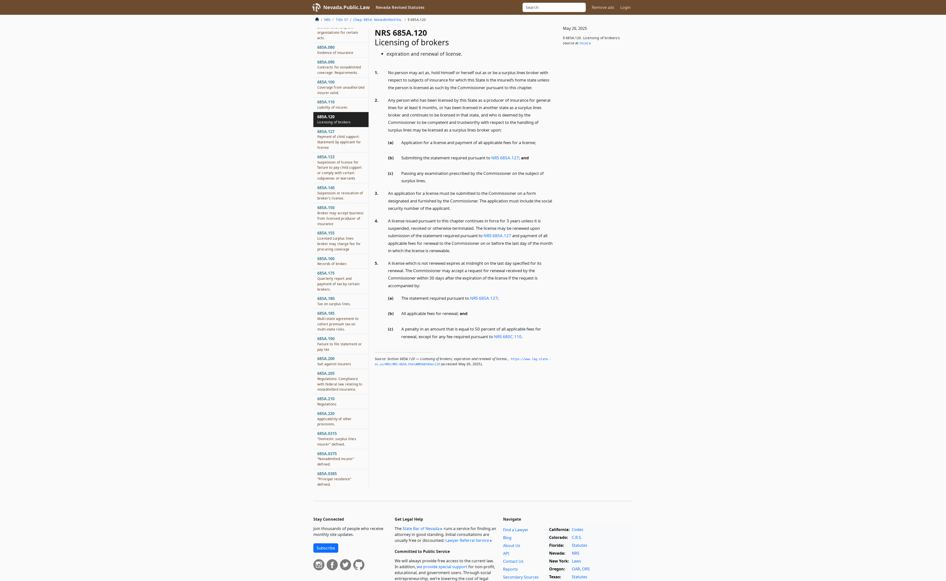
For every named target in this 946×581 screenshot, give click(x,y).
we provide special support (442, 566)
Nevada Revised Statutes (400, 7)
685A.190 (339, 344)
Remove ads (603, 7)
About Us (511, 545)
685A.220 (334, 419)
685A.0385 (334, 479)
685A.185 (337, 321)
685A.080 (335, 50)
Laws (576, 561)
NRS (327, 19)
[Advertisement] (596, 131)
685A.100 (340, 87)
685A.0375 (335, 459)
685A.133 (339, 167)
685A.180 (334, 301)
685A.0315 (336, 439)
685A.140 (340, 193)
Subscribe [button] (326, 548)
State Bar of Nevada (421, 528)
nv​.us (584, 43)
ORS (586, 569)
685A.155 (339, 240)
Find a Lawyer (515, 529)
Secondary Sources (521, 577)
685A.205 (339, 381)
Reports (510, 569)
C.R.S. (577, 537)
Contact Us (513, 561)
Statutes (579, 545)
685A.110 (332, 104)
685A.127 (339, 139)
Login (625, 7)
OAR (576, 569)
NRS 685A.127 (505, 158)
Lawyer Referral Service (467, 540)
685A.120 (334, 119)
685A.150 (340, 215)
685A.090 (339, 67)
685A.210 (327, 401)
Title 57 (342, 19)
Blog (507, 537)
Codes (577, 529)
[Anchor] (535, 87)
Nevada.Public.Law (346, 7)
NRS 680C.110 (508, 336)
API (506, 553)
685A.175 (338, 280)
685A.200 (334, 361)
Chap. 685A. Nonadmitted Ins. (377, 19)
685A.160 (332, 261)
